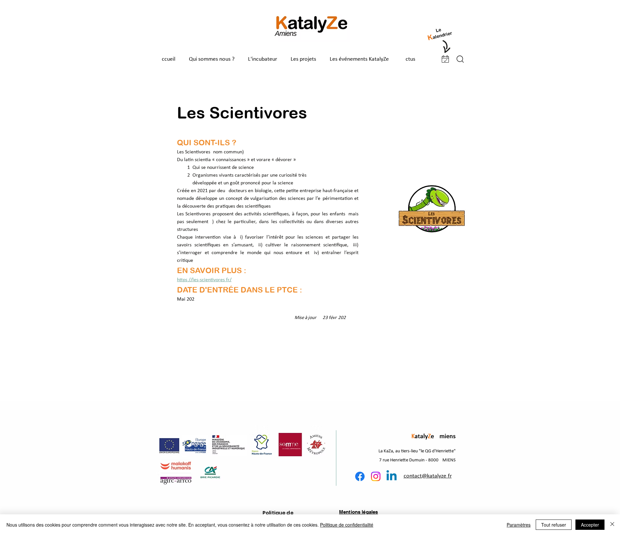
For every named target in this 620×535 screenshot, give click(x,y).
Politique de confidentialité (346, 524)
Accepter (590, 524)
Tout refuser (553, 524)
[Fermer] (612, 525)
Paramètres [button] (519, 524)
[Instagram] (375, 476)
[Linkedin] (391, 476)
